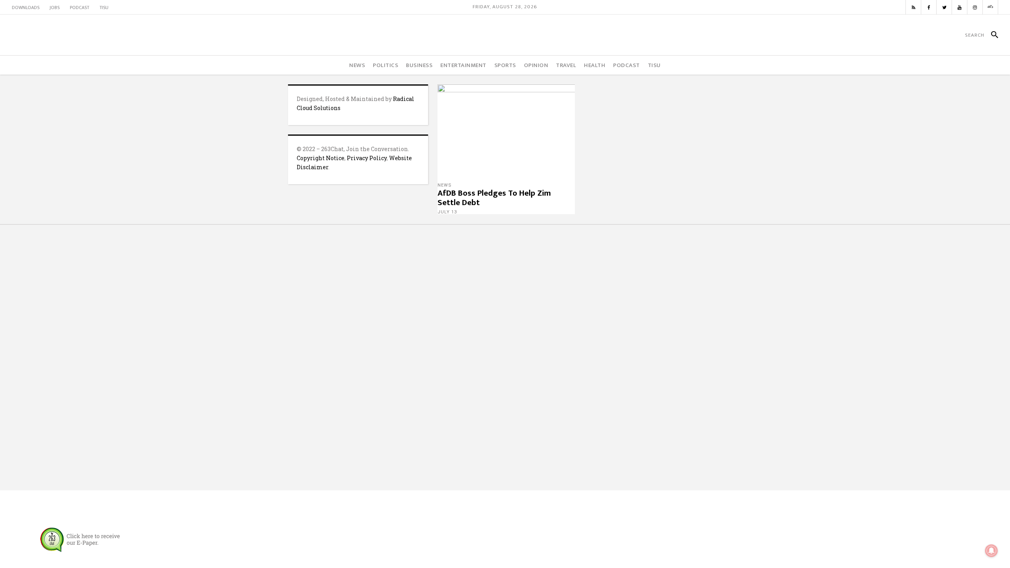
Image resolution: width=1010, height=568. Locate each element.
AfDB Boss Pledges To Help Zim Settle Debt (494, 197)
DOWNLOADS (25, 7)
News (445, 185)
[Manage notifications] (991, 550)
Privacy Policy (367, 158)
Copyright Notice (320, 158)
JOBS (55, 7)
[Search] (991, 35)
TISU (103, 7)
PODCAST (79, 7)
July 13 (447, 212)
